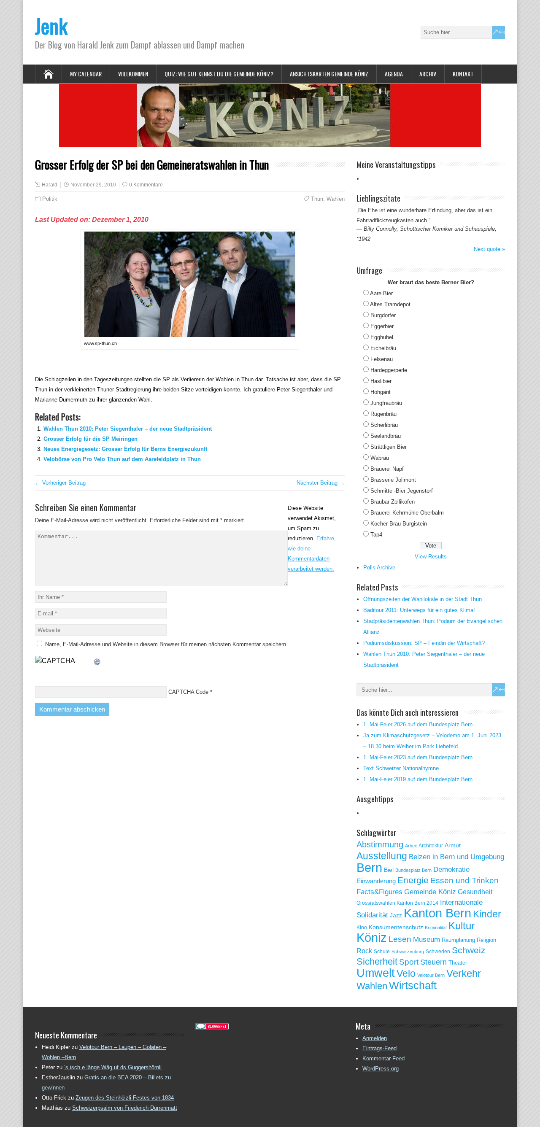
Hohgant (380, 392)
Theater (457, 963)
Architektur (430, 845)
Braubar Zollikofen (392, 502)
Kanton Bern (437, 913)
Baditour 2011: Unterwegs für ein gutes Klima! (419, 610)
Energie (413, 880)
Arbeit (411, 845)
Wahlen (336, 199)
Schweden (438, 951)
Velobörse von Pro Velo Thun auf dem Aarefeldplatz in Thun (122, 459)
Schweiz (469, 950)
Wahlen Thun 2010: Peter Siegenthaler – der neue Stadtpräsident (127, 429)
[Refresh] (97, 660)
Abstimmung (379, 844)
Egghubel (381, 337)
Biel (389, 869)
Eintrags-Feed (379, 1048)
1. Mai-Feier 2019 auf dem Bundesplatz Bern (417, 779)
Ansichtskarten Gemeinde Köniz (329, 73)
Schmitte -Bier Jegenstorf (401, 491)
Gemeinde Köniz (430, 891)
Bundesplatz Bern (413, 870)
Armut (453, 845)
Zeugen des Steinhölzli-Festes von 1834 (125, 1098)
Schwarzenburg (408, 951)
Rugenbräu (383, 414)
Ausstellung (381, 855)
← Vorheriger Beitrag (60, 483)
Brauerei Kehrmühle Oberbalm (407, 513)
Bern (369, 867)
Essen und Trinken (464, 880)
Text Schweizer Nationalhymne (401, 768)
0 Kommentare (146, 185)
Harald (49, 185)
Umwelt (375, 973)
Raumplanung (458, 940)
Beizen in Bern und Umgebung (456, 856)
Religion (486, 940)
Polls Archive (379, 567)
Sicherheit (376, 961)
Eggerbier (382, 326)
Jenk (51, 25)
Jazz (396, 915)
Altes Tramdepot (390, 304)
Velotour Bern (431, 975)
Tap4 (376, 534)
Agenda (394, 73)
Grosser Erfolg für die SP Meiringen (90, 439)
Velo (406, 973)
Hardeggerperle (388, 370)
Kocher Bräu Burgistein (398, 523)
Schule (382, 951)
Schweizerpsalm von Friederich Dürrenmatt (124, 1108)
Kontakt (463, 73)
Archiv (427, 73)
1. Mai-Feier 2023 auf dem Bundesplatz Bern (417, 757)
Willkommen (133, 73)
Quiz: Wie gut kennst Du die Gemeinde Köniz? (219, 73)
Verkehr (463, 973)
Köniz (371, 937)
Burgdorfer (383, 315)
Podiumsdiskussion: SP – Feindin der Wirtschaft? (424, 643)
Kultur (461, 925)
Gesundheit (475, 891)
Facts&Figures (379, 892)
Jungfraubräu (386, 403)
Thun (317, 199)
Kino (361, 927)
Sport (408, 961)
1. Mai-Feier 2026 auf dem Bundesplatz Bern (417, 724)
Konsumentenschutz (396, 927)
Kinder (487, 914)
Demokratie (451, 869)
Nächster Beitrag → (321, 483)
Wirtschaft (413, 985)
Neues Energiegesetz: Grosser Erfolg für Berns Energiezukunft (125, 449)
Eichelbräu (383, 348)
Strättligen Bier (388, 447)
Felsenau (381, 359)
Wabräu (379, 458)
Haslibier (381, 381)
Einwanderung (376, 880)
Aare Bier (381, 293)
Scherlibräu (384, 425)
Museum (426, 939)
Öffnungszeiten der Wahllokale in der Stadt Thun (422, 599)
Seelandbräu (385, 436)
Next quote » (489, 249)
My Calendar (86, 73)
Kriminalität (436, 927)
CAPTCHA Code (188, 692)
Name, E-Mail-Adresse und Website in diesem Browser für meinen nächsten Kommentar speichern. (166, 644)
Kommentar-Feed (383, 1058)
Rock (364, 950)
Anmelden (374, 1038)
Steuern (433, 962)
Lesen (400, 939)
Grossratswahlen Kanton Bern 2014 (397, 903)
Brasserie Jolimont (393, 480)
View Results (431, 556)
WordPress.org (380, 1068)
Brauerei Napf (387, 469)
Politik (49, 199)
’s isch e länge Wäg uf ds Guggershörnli (113, 1067)
